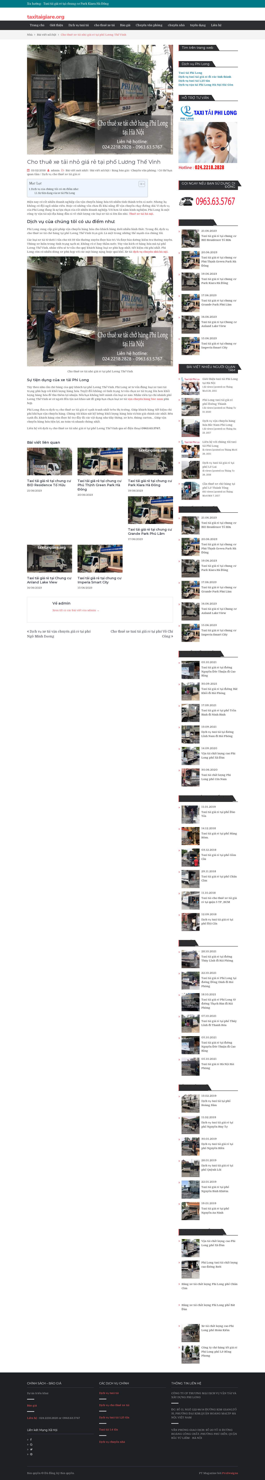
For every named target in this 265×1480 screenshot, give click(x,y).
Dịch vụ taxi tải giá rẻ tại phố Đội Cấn (217, 921)
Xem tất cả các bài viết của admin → (75, 610)
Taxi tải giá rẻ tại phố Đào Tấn (218, 814)
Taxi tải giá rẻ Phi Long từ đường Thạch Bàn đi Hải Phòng (218, 1003)
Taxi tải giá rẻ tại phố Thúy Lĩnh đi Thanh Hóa (219, 1023)
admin (55, 170)
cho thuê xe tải (104, 25)
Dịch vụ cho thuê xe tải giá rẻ (61, 174)
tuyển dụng (198, 25)
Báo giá (125, 25)
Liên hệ (216, 25)
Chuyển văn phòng (149, 25)
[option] (98, 4)
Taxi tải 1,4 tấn (108, 1429)
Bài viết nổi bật (99, 170)
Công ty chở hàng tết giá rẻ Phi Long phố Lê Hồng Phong (219, 1351)
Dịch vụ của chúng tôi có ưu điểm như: (55, 189)
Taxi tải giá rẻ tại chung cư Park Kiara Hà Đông (150, 483)
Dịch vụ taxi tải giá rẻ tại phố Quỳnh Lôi (217, 1167)
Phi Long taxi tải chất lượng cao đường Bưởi (219, 1264)
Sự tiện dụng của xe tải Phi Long (56, 193)
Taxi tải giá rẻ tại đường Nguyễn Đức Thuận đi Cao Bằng (218, 671)
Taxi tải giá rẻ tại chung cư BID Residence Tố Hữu (49, 483)
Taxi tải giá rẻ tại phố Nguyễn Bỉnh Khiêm (215, 1189)
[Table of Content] (142, 184)
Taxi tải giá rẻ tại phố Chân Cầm (219, 878)
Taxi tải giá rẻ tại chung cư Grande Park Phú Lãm (77, 3)
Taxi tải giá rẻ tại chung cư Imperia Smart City (99, 580)
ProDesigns (230, 1473)
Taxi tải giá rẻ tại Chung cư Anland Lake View (49, 580)
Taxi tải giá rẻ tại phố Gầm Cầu (218, 857)
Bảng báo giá (120, 170)
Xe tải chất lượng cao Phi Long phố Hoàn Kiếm (217, 1328)
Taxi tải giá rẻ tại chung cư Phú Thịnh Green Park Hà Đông (99, 485)
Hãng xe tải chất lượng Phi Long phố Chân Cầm (209, 1286)
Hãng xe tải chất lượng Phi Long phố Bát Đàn (208, 1307)
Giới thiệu (56, 25)
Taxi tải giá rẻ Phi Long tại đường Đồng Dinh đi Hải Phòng (218, 982)
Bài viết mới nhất (77, 170)
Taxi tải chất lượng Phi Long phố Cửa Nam (216, 777)
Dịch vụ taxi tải (79, 25)
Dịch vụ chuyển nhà (112, 1441)
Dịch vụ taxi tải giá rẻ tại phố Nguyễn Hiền (217, 1146)
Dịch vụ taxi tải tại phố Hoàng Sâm (216, 1103)
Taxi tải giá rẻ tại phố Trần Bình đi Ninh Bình (218, 712)
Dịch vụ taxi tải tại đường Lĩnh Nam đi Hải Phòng (217, 734)
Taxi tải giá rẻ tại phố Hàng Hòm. (219, 835)
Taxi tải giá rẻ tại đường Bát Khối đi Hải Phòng (219, 691)
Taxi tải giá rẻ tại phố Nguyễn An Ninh (215, 1210)
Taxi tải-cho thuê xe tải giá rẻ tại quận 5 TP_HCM (219, 900)
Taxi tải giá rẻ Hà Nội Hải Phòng (217, 1066)
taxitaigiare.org (45, 17)
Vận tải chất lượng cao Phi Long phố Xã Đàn (218, 755)
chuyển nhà (176, 25)
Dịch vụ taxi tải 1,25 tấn (114, 1417)
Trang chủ (37, 25)
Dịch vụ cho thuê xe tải (114, 1405)
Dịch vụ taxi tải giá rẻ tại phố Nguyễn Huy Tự (217, 1124)
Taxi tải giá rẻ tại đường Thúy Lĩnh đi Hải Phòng (217, 958)
